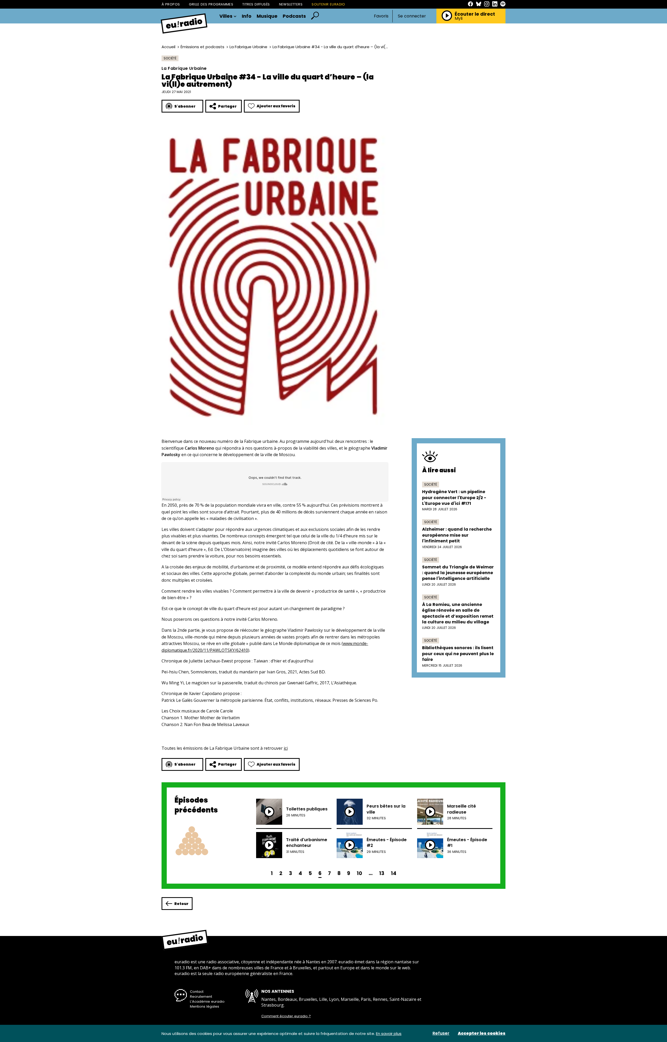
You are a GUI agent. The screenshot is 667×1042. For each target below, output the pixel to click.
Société (170, 58)
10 (359, 873)
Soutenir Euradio (328, 4)
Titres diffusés (256, 4)
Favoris (381, 16)
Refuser (441, 1033)
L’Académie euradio (207, 1001)
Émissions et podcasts (202, 46)
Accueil (168, 46)
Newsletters (291, 4)
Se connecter (412, 16)
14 (393, 873)
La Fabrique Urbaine (248, 46)
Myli (458, 18)
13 (381, 873)
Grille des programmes (211, 4)
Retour (181, 903)
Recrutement (201, 996)
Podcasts (294, 16)
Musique (267, 16)
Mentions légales (204, 1006)
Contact (196, 991)
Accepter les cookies (481, 1033)
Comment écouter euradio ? (286, 1016)
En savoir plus (389, 1033)
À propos (171, 4)
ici (286, 748)
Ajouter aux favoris (276, 106)
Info (246, 16)
